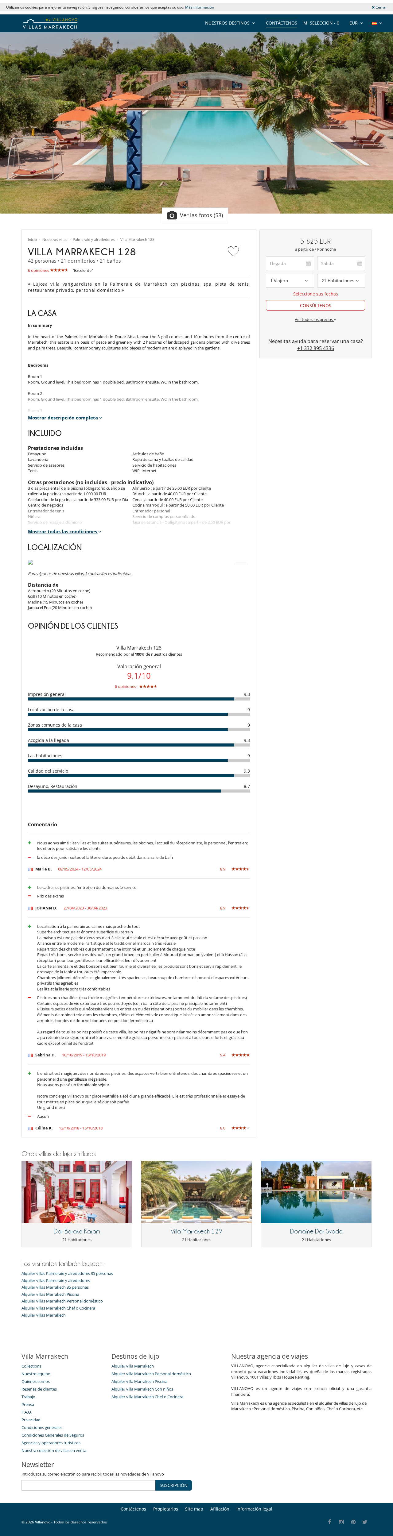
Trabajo (28, 1396)
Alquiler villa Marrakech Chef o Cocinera (147, 1396)
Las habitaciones (45, 755)
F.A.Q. (26, 1412)
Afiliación (219, 1509)
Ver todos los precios (314, 319)
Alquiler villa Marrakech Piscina (139, 1381)
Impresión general (47, 694)
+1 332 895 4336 (315, 348)
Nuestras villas (55, 239)
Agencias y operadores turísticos (50, 1442)
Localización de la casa (51, 709)
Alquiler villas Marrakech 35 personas (55, 1287)
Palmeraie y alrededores (94, 239)
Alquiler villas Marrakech (43, 1315)
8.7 (247, 786)
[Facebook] (329, 1522)
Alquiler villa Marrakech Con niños (142, 1389)
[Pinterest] (353, 1522)
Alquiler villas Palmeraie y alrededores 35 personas (67, 1273)
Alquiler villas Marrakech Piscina (50, 1294)
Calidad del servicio (48, 771)
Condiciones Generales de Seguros (52, 1435)
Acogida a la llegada (48, 740)
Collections (31, 1366)
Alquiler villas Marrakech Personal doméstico (62, 1301)
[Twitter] (365, 1522)
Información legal (254, 1509)
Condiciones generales (41, 1427)
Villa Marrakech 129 (196, 1231)
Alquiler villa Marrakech (132, 1366)
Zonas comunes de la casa (55, 725)
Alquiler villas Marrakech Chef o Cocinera (58, 1308)
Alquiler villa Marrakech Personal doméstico (151, 1373)
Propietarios (165, 1509)
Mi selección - (321, 23)
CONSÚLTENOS (315, 305)
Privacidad (31, 1419)
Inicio (32, 239)
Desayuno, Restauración (52, 786)
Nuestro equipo (35, 1373)
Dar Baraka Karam (77, 1231)
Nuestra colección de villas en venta (53, 1450)
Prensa (27, 1404)
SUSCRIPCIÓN (174, 1485)
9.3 (247, 694)
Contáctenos (281, 23)
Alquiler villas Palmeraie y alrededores (55, 1280)
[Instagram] (341, 1522)
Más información (199, 7)
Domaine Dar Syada (316, 1231)
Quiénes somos (35, 1381)
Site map (194, 1509)
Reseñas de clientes (39, 1389)
